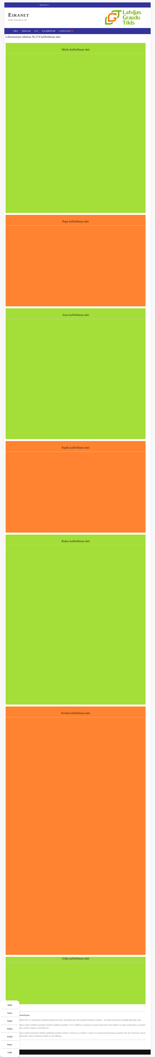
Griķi (10, 1052)
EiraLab (26, 31)
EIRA (15, 31)
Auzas (9, 1013)
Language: (65, 31)
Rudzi (9, 1029)
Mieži (10, 1005)
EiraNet (18, 15)
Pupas (9, 1045)
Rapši (9, 1021)
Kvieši (9, 1037)
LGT (36, 31)
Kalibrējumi (48, 31)
